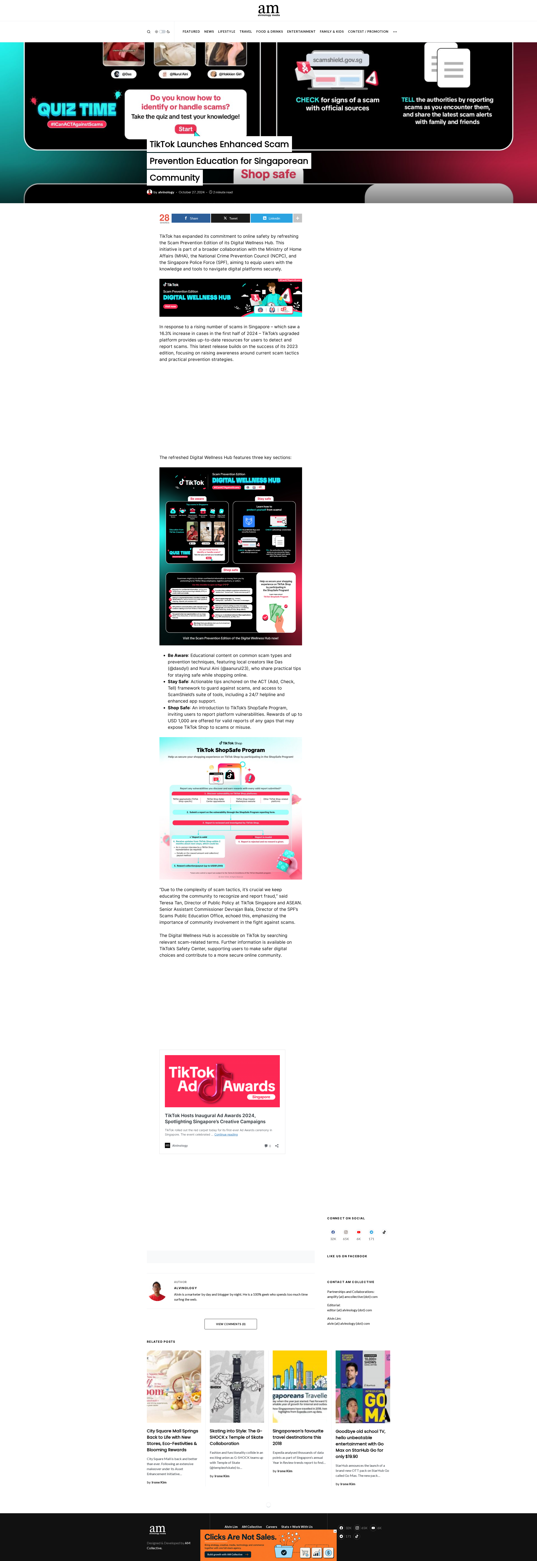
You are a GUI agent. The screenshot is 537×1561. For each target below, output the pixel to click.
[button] (149, 32)
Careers (271, 1527)
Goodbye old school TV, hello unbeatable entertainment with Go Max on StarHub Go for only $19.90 (360, 1443)
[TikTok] (384, 1234)
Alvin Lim (231, 1527)
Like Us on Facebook (347, 1256)
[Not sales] (268, 1545)
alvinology (185, 1288)
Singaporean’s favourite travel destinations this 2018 (298, 1437)
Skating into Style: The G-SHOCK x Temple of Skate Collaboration (236, 1437)
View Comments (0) (231, 1324)
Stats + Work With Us (297, 1527)
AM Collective (252, 1527)
